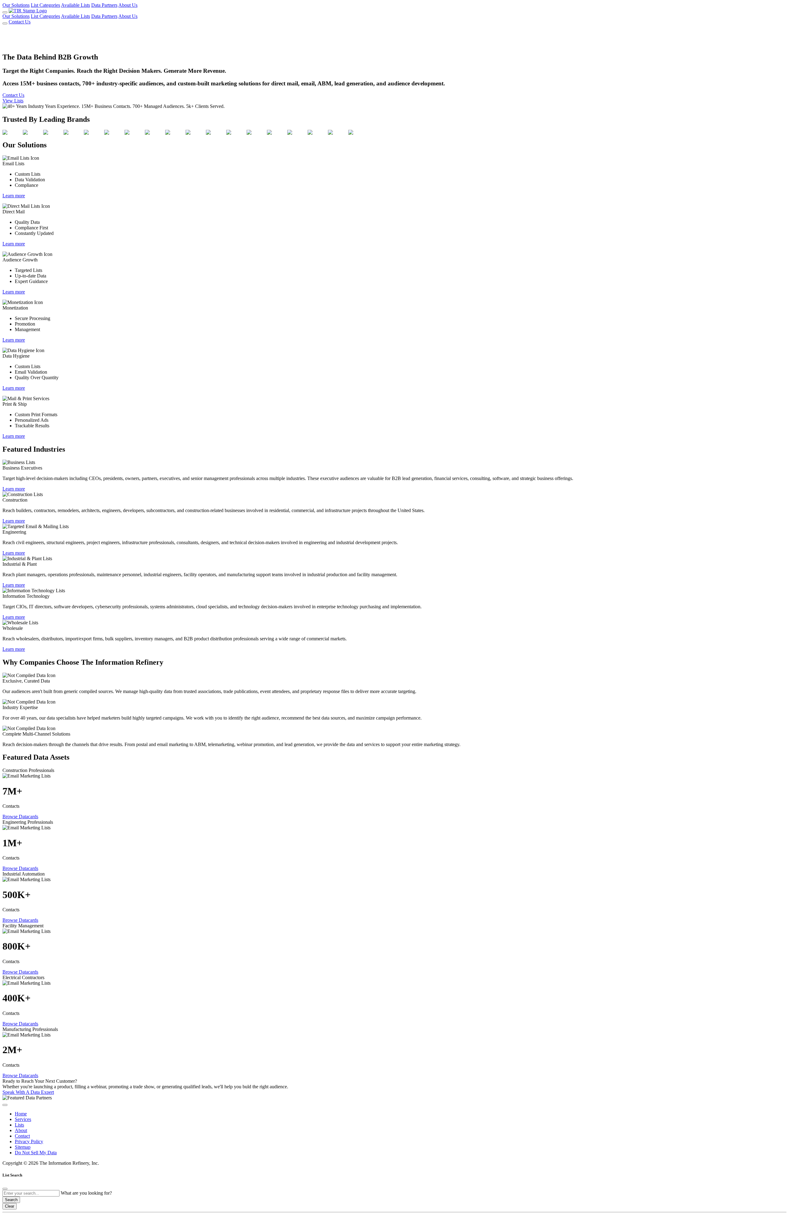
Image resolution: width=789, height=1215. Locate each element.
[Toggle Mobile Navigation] (4, 12)
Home (21, 1113)
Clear (9, 1206)
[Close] (4, 1189)
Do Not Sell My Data (36, 1152)
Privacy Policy (29, 1141)
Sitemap (23, 1147)
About (21, 1130)
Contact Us (20, 21)
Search (11, 1199)
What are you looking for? (86, 1193)
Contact (22, 1136)
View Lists (12, 100)
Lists (19, 1124)
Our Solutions (16, 5)
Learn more (13, 195)
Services (23, 1119)
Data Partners (104, 5)
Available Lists (75, 5)
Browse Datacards (20, 816)
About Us (127, 5)
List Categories (45, 5)
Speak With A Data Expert (28, 1092)
